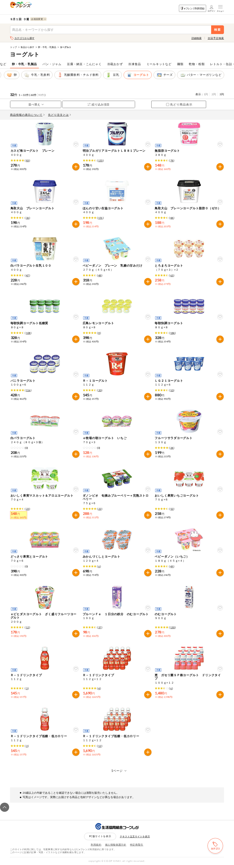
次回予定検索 (216, 38)
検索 (217, 29)
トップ (13, 47)
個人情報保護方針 (115, 844)
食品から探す (27, 47)
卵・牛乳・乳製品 (47, 47)
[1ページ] (117, 771)
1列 (206, 94)
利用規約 (96, 844)
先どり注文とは (58, 114)
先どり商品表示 (181, 104)
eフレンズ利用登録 (194, 8)
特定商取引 (136, 844)
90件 (41, 95)
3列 (222, 94)
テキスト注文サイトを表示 (135, 836)
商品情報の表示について (26, 114)
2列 (214, 94)
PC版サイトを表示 (100, 836)
